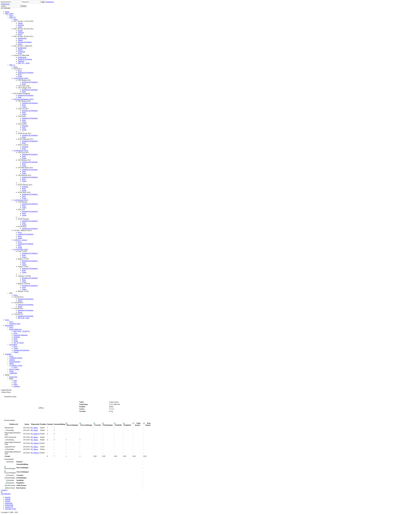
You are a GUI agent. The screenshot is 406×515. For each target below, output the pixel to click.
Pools (19, 74)
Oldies (11, 363)
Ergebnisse (21, 52)
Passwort (25, 2)
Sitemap (7, 499)
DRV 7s (12, 65)
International (9, 325)
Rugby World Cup (15, 329)
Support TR (9, 507)
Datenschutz (9, 505)
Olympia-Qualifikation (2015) (24, 99)
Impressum (8, 503)
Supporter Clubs (14, 323)
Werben (7, 501)
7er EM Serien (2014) (21, 150)
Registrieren (50, 2)
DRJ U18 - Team (23, 318)
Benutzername (5, 2)
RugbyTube (13, 377)
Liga (15, 382)
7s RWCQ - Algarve (20, 240)
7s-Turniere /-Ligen (15, 365)
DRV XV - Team (23, 63)
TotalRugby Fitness (15, 358)
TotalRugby (13, 373)
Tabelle (20, 23)
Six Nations (13, 344)
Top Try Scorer (19, 343)
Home (7, 12)
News (11, 15)
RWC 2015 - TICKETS (22, 331)
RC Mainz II (35, 434)
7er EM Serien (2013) (21, 200)
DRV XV (12, 17)
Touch (11, 371)
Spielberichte (22, 38)
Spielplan (25, 126)
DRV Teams (9, 13)
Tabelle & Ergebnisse (25, 59)
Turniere (12, 360)
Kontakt (7, 497)
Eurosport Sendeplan (20, 335)
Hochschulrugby (14, 362)
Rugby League (14, 369)
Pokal (15, 384)
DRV (15, 381)
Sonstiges (8, 354)
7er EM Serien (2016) (21, 78)
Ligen (7, 320)
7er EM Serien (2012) (21, 249)
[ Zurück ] (4, 490)
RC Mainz (34, 428)
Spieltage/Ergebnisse (25, 42)
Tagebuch (21, 61)
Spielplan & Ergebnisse (25, 72)
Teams (20, 27)
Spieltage (21, 25)
